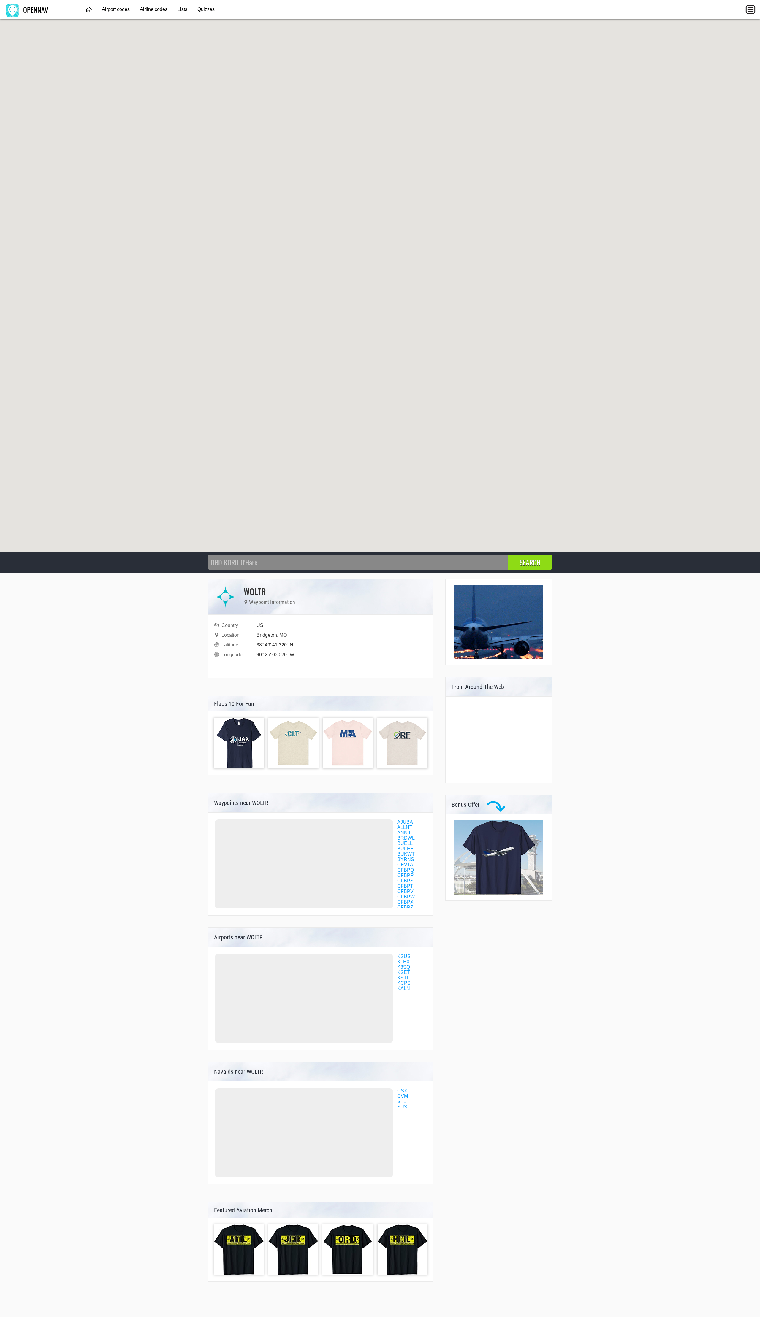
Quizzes (206, 9)
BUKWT (406, 854)
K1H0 (403, 961)
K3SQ (403, 967)
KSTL (403, 977)
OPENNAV (34, 9)
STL (401, 1101)
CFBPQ (405, 870)
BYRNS (405, 859)
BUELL (405, 843)
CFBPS (405, 880)
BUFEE (405, 848)
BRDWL (406, 838)
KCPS (404, 983)
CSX (402, 1090)
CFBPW (406, 896)
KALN (403, 988)
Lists (182, 9)
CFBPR (405, 875)
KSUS (404, 956)
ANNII (403, 832)
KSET (403, 972)
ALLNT (404, 827)
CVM (402, 1096)
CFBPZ (405, 907)
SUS (402, 1106)
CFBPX (405, 902)
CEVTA (405, 864)
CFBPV (405, 891)
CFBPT (405, 886)
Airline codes (153, 9)
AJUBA (405, 821)
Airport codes (116, 9)
